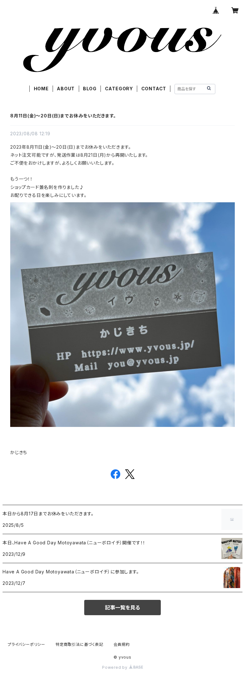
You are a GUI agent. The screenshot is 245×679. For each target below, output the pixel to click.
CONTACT (154, 88)
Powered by (115, 667)
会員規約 (122, 644)
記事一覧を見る (122, 607)
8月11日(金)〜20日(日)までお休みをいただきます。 (63, 115)
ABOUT (66, 88)
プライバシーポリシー (26, 644)
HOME (41, 88)
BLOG (90, 88)
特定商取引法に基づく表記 (79, 644)
